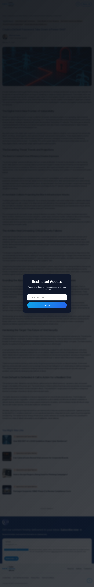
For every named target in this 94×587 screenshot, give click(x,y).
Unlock (47, 305)
